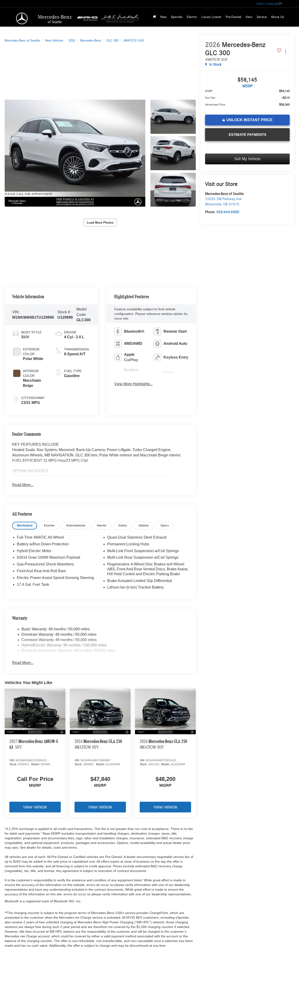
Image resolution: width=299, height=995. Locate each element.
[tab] (24, 525)
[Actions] (285, 51)
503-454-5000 (227, 212)
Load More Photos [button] (100, 222)
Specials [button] (176, 17)
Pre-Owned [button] (233, 17)
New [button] (163, 17)
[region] (247, 100)
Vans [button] (249, 17)
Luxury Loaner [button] (211, 17)
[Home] (154, 17)
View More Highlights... (133, 384)
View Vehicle (35, 807)
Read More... (22, 485)
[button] (75, 153)
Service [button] (262, 17)
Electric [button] (192, 17)
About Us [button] (277, 17)
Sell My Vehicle (247, 159)
